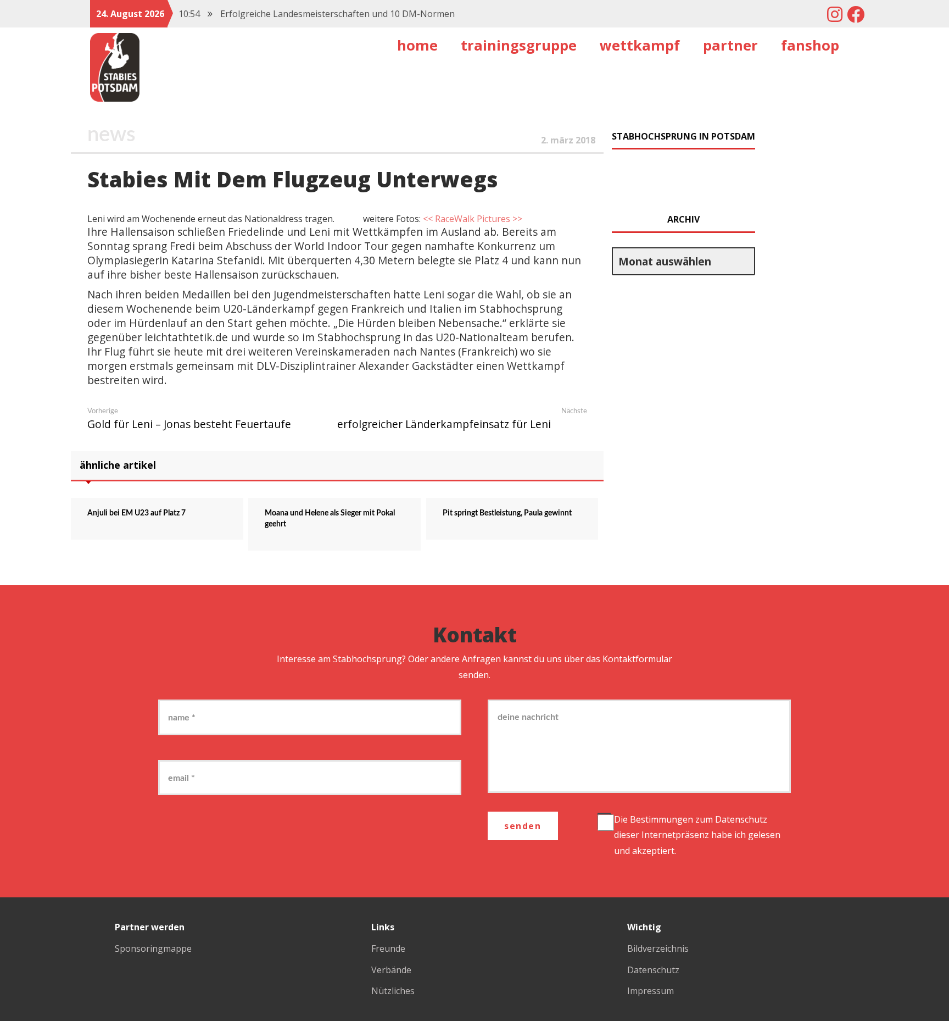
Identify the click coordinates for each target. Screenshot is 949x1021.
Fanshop (810, 45)
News (111, 134)
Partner (730, 45)
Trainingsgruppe (519, 45)
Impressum (650, 991)
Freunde (388, 948)
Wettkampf (640, 45)
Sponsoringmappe (153, 948)
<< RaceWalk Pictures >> (472, 219)
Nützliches (393, 991)
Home (417, 45)
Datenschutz (741, 819)
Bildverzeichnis (658, 948)
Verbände (391, 970)
